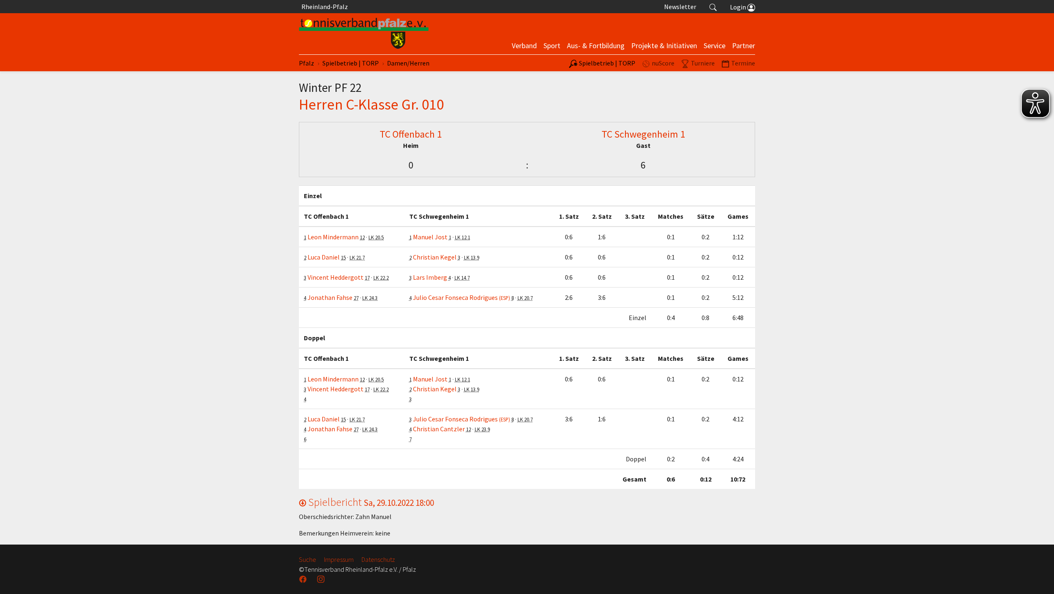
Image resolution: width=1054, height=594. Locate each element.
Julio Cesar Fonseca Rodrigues (461, 297)
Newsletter (680, 6)
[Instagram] (321, 579)
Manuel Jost (430, 237)
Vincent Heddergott (336, 277)
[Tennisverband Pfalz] (364, 33)
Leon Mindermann (333, 237)
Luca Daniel (324, 257)
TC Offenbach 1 (411, 134)
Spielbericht (370, 502)
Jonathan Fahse (330, 297)
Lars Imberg (430, 277)
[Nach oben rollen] (1037, 577)
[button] (713, 6)
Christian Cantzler (439, 429)
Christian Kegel (435, 257)
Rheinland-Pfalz (323, 6)
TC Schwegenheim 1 (643, 134)
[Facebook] (304, 579)
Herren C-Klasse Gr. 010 (371, 104)
